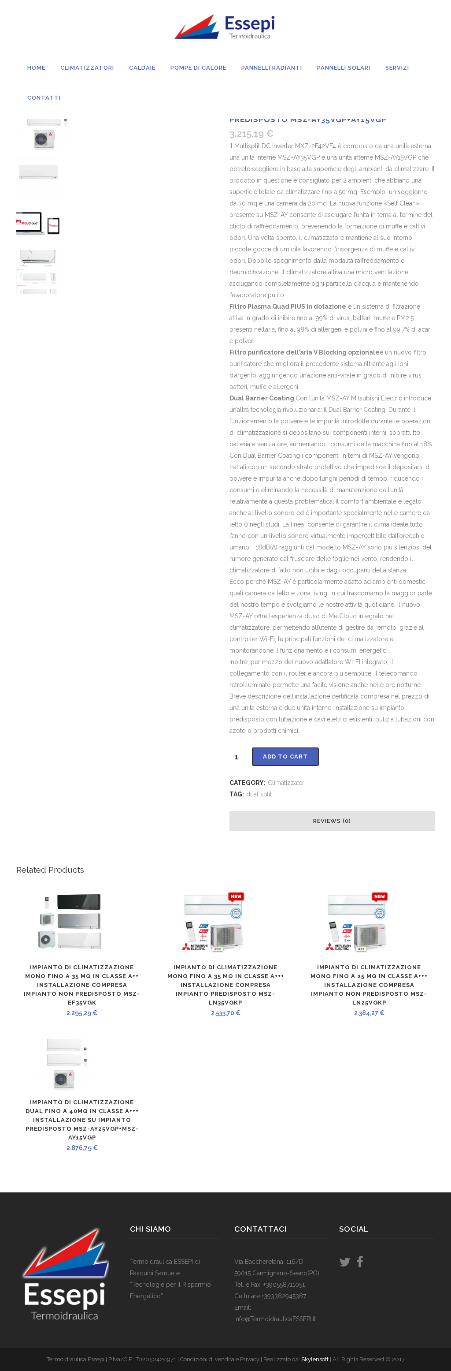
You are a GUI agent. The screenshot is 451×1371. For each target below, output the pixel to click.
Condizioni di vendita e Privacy (219, 1359)
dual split (259, 794)
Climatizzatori (287, 782)
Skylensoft (315, 1359)
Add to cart (285, 756)
